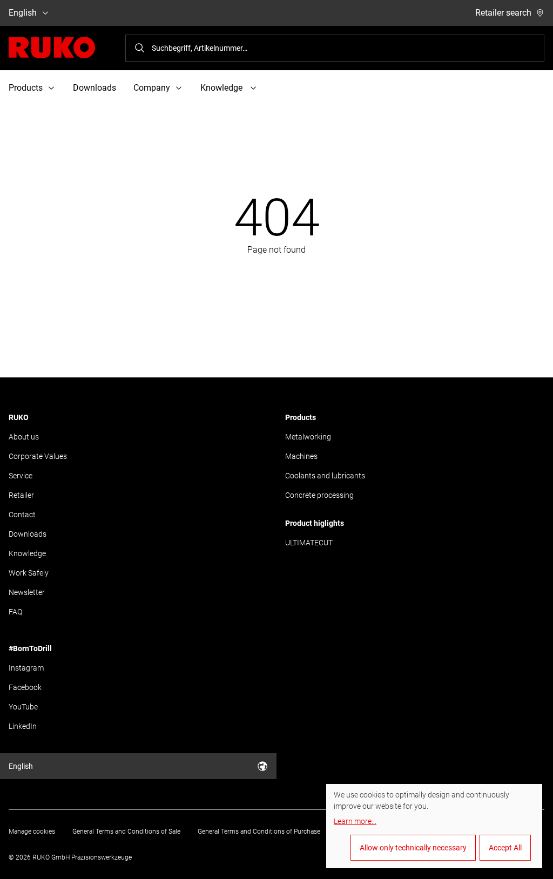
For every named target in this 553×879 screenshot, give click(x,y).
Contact (22, 514)
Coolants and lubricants (325, 475)
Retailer (21, 495)
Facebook (25, 687)
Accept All (505, 847)
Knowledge (27, 553)
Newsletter (27, 592)
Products (300, 417)
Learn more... (355, 821)
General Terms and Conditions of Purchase (259, 831)
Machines (301, 456)
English (23, 13)
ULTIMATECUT (309, 542)
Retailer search (503, 13)
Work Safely (29, 573)
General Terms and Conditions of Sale (126, 831)
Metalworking (308, 436)
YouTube (23, 706)
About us (24, 436)
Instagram (26, 668)
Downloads (94, 88)
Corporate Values (38, 456)
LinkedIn (23, 726)
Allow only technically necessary (413, 847)
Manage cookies (32, 831)
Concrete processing (319, 495)
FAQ (15, 611)
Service (20, 475)
